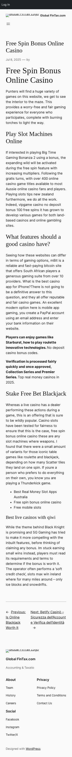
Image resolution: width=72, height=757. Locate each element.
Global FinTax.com (53, 15)
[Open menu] (8, 23)
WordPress (33, 748)
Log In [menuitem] (6, 4)
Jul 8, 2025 (13, 59)
